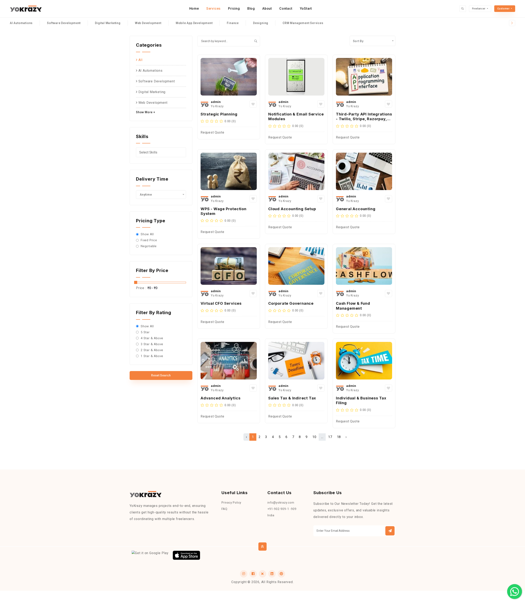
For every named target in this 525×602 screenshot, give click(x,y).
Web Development (148, 23)
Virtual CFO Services (221, 303)
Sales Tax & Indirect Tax (292, 398)
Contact (285, 8)
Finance (233, 23)
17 (330, 437)
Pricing (234, 8)
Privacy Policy (231, 502)
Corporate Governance (291, 303)
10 (314, 437)
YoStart (306, 8)
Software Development (64, 23)
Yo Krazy (217, 106)
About (267, 8)
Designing (260, 23)
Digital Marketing (108, 23)
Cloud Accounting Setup (292, 209)
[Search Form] (462, 8)
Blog (251, 8)
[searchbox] (162, 152)
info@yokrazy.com (280, 502)
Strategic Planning (219, 114)
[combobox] (161, 152)
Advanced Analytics (220, 398)
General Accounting (355, 209)
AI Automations (21, 23)
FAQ (224, 509)
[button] (390, 530)
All (140, 60)
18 (339, 437)
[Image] (229, 77)
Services (213, 8)
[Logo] (26, 9)
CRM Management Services (303, 23)
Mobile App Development (194, 23)
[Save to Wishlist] (253, 104)
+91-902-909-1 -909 (281, 509)
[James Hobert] (205, 104)
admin (216, 102)
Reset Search (161, 375)
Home (194, 8)
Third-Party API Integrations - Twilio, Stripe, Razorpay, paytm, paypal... (364, 119)
